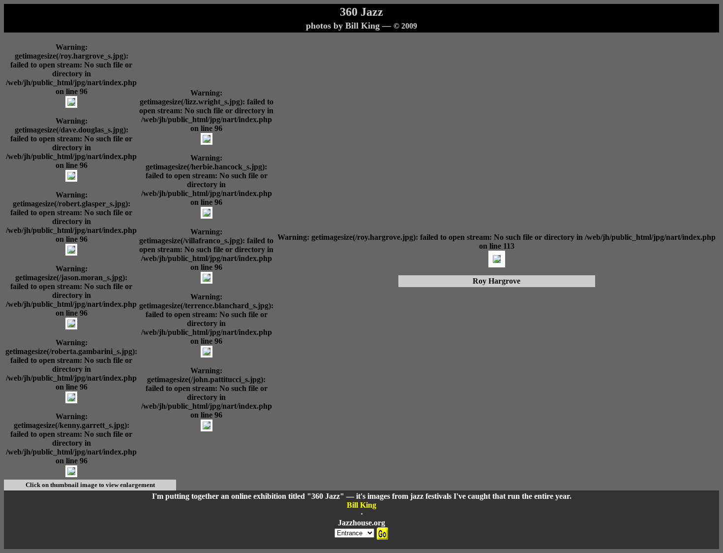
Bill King (361, 505)
